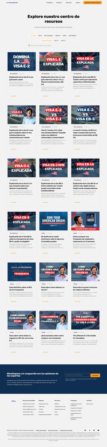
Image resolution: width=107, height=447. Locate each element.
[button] (50, 2)
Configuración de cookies (66, 430)
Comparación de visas (60, 406)
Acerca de (68, 2)
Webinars (57, 403)
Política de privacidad (41, 430)
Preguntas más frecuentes (45, 414)
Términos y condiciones (70, 380)
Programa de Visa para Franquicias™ (76, 404)
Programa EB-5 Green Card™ (76, 414)
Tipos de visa (89, 403)
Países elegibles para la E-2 (29, 409)
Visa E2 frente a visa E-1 (28, 414)
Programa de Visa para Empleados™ (76, 418)
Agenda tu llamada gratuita (92, 2)
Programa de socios (43, 403)
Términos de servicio (53, 430)
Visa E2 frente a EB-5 (28, 412)
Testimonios (41, 406)
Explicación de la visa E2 (29, 403)
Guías (56, 412)
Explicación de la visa (60, 409)
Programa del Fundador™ (77, 408)
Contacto (41, 409)
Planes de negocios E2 (28, 406)
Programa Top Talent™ (76, 410)
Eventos (57, 414)
